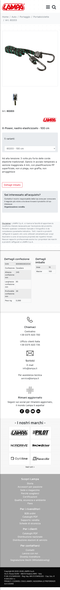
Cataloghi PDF (30, 516)
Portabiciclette (41, 16)
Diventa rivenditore (30, 556)
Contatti (30, 550)
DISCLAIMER (26, 581)
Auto (14, 16)
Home (5, 16)
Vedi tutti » (30, 467)
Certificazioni (30, 496)
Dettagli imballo (12, 184)
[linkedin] (38, 412)
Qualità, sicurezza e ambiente (30, 500)
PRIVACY (7, 581)
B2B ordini (30, 513)
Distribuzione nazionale (30, 536)
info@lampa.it (30, 368)
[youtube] (33, 412)
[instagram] (27, 412)
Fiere (30, 503)
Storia (30, 483)
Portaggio (25, 16)
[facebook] (22, 412)
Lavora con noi (30, 553)
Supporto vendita (30, 520)
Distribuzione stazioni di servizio (30, 540)
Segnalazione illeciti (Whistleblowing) (30, 560)
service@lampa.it (30, 378)
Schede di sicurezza (30, 523)
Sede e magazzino (30, 490)
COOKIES (16, 581)
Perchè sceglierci (30, 493)
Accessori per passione (30, 486)
